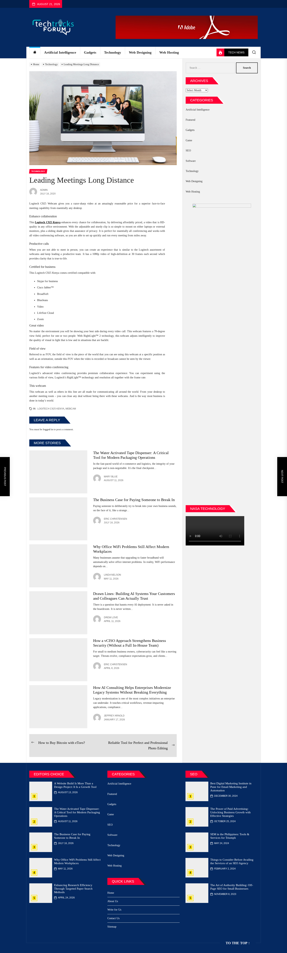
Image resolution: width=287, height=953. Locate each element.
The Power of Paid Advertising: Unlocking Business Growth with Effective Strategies (230, 812)
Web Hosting (169, 52)
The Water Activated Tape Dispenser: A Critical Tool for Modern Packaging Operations (77, 812)
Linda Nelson (112, 574)
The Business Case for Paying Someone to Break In (134, 500)
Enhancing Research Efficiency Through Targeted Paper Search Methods (73, 889)
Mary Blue (111, 476)
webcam (70, 408)
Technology (112, 52)
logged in (48, 429)
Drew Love (111, 617)
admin (44, 190)
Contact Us (113, 918)
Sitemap (111, 926)
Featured (190, 119)
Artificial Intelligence (60, 52)
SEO (188, 150)
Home (110, 892)
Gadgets (90, 52)
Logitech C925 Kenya (50, 408)
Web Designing (140, 52)
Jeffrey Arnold (114, 715)
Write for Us (114, 909)
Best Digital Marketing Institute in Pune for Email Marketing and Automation (230, 787)
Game (189, 140)
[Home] (34, 52)
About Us (112, 901)
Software (191, 160)
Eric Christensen (115, 518)
